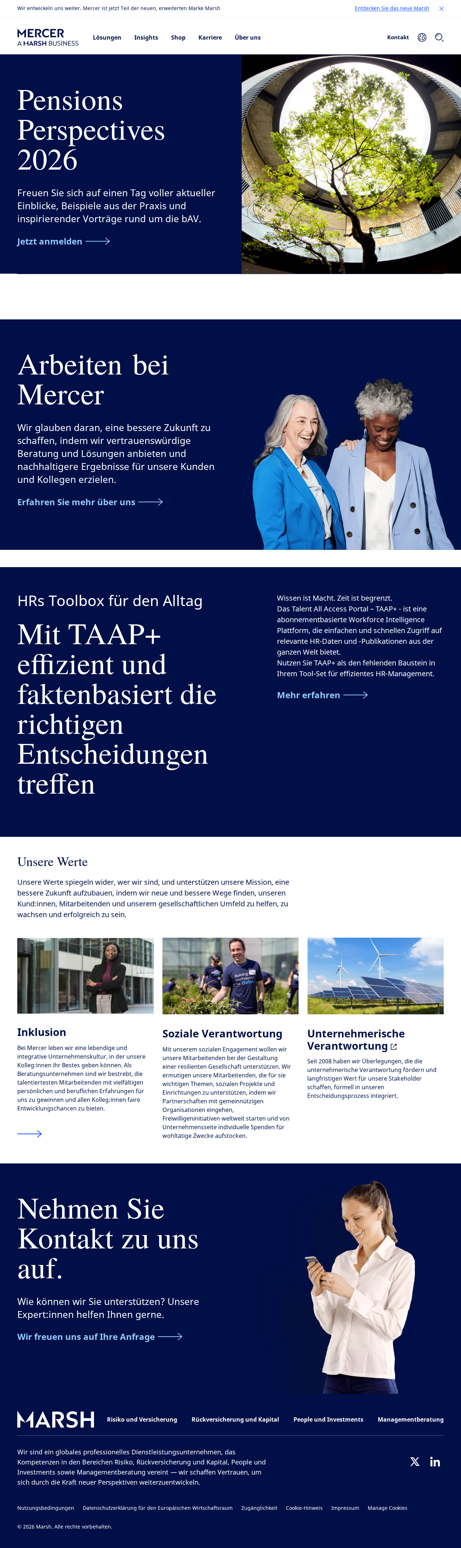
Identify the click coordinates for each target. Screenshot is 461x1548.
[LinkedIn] (435, 1461)
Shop (178, 37)
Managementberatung (411, 1419)
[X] (415, 1461)
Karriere (210, 37)
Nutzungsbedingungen (45, 1508)
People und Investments (328, 1419)
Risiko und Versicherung (142, 1419)
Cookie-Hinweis (304, 1508)
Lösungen (107, 37)
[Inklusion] (29, 1134)
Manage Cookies (387, 1508)
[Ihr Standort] (422, 37)
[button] (441, 8)
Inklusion (41, 1032)
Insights (146, 37)
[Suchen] (439, 37)
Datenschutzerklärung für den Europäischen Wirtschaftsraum (158, 1508)
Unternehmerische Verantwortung (356, 1039)
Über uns (248, 37)
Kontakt (398, 37)
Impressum (345, 1508)
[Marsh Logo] (55, 1421)
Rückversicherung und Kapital (235, 1419)
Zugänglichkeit (259, 1508)
